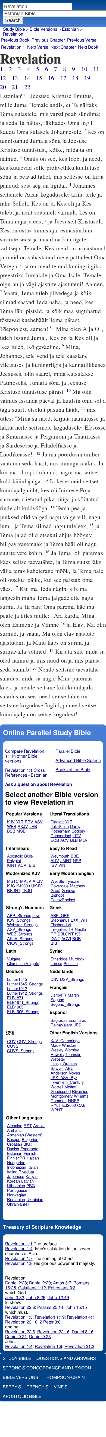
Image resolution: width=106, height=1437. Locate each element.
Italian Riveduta (20, 1172)
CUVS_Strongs (20, 1051)
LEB (33, 827)
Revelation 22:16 (53, 1332)
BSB (11, 831)
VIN (61, 866)
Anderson (59, 1073)
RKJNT (13, 891)
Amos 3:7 (62, 1283)
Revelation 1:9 (48, 1346)
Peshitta (71, 964)
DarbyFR (58, 995)
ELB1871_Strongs (23, 1003)
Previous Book (15, 40)
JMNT (65, 861)
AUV (55, 861)
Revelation (13, 34)
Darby (75, 827)
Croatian (14, 1144)
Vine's (60, 1387)
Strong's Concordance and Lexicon (47, 1368)
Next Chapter (63, 47)
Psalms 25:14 (50, 1307)
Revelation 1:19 (50, 1317)
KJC (11, 886)
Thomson (73, 1055)
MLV (83, 841)
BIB (32, 866)
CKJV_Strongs (20, 943)
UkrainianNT (18, 1204)
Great (55, 891)
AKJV (23, 827)
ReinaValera (61, 1025)
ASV (39, 822)
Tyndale (72, 882)
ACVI (22, 866)
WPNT (57, 1110)
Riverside (80, 1092)
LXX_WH (79, 920)
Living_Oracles (64, 1064)
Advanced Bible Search (78, 760)
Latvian (27, 1181)
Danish (13, 1149)
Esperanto (29, 1149)
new (36, 916)
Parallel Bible (67, 751)
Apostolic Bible (22, 1396)
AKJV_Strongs (20, 939)
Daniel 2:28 (16, 1283)
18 (75, 78)
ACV (64, 841)
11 (96, 69)
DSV (55, 980)
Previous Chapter (48, 40)
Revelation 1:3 (19, 1317)
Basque (13, 1140)
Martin (73, 995)
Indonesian (16, 1167)
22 (27, 87)
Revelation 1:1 (19, 1244)
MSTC (13, 882)
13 (15, 78)
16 (51, 78)
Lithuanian (16, 1186)
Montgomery (62, 1096)
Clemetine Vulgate (23, 964)
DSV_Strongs (72, 980)
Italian (32, 1167)
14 (27, 78)
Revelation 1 (13, 47)
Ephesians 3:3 (62, 1288)
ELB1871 (15, 998)
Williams (81, 1096)
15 (39, 78)
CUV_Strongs (29, 1042)
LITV (77, 836)
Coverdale (59, 886)
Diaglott (57, 822)
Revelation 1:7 (19, 1258)
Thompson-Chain (64, 1377)
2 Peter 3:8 (50, 1322)
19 (87, 78)
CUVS (12, 1046)
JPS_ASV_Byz (64, 1078)
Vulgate (13, 959)
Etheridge (59, 959)
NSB (77, 861)
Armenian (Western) (24, 1135)
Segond (57, 1000)
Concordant (61, 836)
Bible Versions (43, 29)
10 (84, 69)
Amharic (14, 1131)
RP (53, 934)
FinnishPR (16, 1158)
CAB (81, 1106)
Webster (58, 1059)
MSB (21, 831)
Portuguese (17, 1191)
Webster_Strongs (22, 925)
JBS (77, 1025)
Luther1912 (17, 989)
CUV (11, 1042)
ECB (55, 841)
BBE (75, 856)
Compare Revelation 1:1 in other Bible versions (24, 756)
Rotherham (60, 831)
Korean (13, 1181)
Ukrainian (34, 1200)
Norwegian (16, 1195)
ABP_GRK (60, 916)
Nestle (80, 930)
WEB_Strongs (19, 934)
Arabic (39, 1126)
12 (3, 78)
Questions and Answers (66, 1358)
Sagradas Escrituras (68, 1021)
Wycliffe (57, 882)
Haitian (33, 1158)
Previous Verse (81, 40)
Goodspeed (61, 1092)
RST (28, 1126)
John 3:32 (14, 1298)
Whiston (69, 1046)
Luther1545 (17, 980)
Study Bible (14, 29)
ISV (54, 866)
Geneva (68, 891)
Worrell (57, 1087)
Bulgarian (30, 1140)
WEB (11, 827)
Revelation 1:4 (19, 1249)
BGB (76, 939)
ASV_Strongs (19, 930)
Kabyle (32, 1177)
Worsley (72, 1050)
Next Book (88, 47)
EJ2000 (69, 1106)
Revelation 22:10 (21, 1322)
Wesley (57, 1050)
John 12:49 (58, 1298)
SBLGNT (66, 934)
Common (59, 1101)
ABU (69, 1069)
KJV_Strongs (18, 920)
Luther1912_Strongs (25, 993)
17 (63, 78)
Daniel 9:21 (16, 1337)
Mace (56, 1046)
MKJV (25, 882)
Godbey (78, 831)
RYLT (56, 1106)
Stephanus (60, 920)
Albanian (14, 1126)
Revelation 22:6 (20, 1307)
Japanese (15, 1177)
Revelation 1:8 (19, 1263)
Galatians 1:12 (32, 1288)
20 (3, 87)
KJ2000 (23, 886)
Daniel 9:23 (40, 1337)
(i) (23, 94)
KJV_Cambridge (65, 1041)
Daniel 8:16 (82, 1332)
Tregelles (59, 930)
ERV (29, 822)
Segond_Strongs (65, 1005)
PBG (30, 1186)
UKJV (36, 886)
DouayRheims (63, 900)
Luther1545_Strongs (25, 984)
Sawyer (57, 1069)
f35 (77, 934)
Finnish (30, 1154)
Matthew (77, 886)
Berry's (12, 1387)
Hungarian (16, 1163)
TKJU (27, 891)
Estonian (70, 29)
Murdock (77, 959)
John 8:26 (35, 1298)
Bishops (57, 895)
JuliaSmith (60, 827)
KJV (11, 822)
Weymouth (60, 856)
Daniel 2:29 (40, 1283)
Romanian (16, 1200)
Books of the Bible (72, 770)
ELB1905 (15, 1007)
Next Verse (37, 47)
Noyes (74, 1073)
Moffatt (70, 1087)
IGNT (12, 866)
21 (15, 87)
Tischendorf (61, 925)
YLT (19, 822)
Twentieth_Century (67, 1082)
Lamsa (56, 964)
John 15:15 (76, 1307)
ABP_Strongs (19, 916)
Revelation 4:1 (80, 1317)
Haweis (57, 1055)
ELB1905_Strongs (23, 1012)
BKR (27, 1144)
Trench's (37, 1387)
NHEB (73, 1101)
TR (70, 930)
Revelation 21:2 (79, 1346)
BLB (74, 841)
